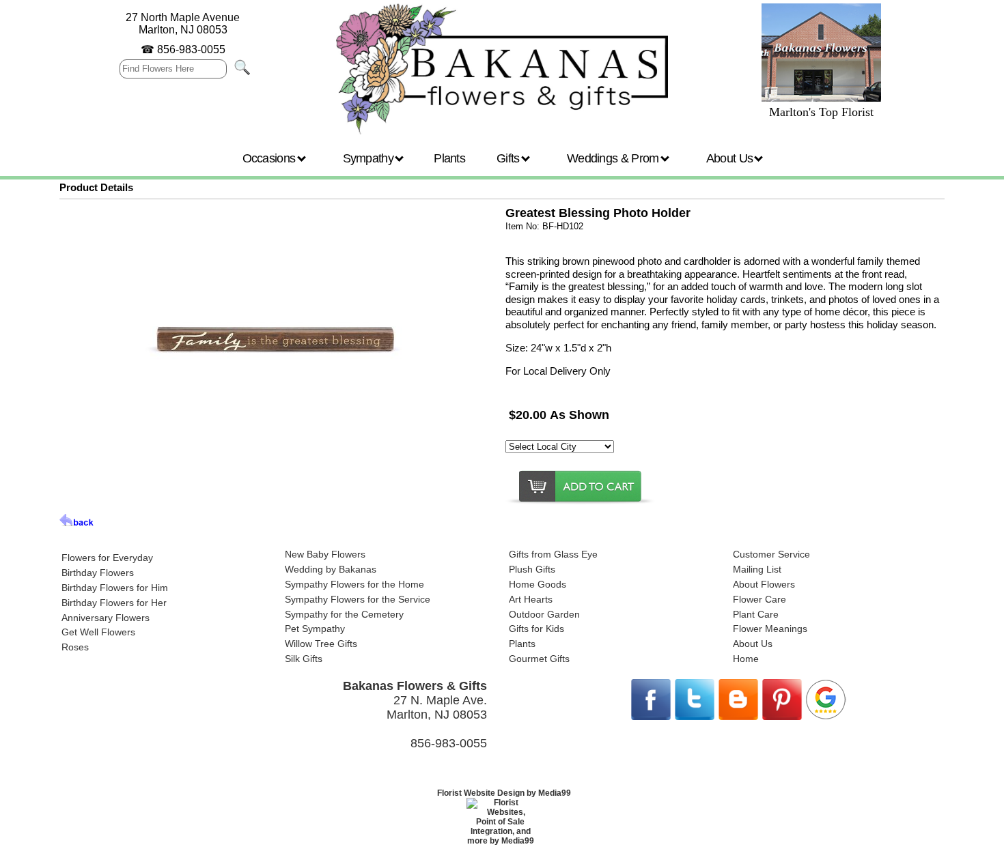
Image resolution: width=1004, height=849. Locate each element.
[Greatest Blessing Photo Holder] (276, 475)
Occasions (270, 158)
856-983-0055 (191, 49)
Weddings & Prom (614, 158)
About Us (731, 158)
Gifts (509, 158)
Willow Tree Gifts (321, 643)
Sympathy (370, 158)
